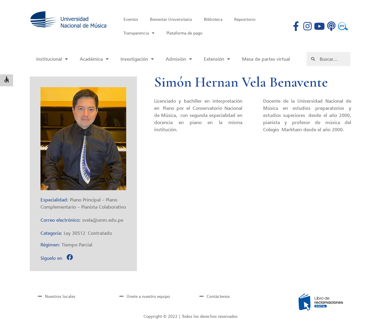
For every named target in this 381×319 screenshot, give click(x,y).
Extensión (214, 59)
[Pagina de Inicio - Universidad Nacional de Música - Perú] (68, 19)
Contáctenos (218, 296)
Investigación (134, 59)
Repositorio (244, 19)
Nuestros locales (60, 296)
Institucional (49, 59)
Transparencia (136, 32)
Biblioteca (213, 19)
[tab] (69, 296)
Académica (91, 59)
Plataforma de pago (184, 32)
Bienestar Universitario (171, 19)
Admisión (176, 59)
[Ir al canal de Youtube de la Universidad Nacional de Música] (319, 26)
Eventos (131, 19)
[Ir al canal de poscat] (331, 26)
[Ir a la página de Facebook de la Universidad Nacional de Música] (296, 26)
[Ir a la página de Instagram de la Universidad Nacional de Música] (307, 26)
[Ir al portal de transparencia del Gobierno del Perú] (343, 26)
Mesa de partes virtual (266, 59)
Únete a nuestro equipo (148, 296)
